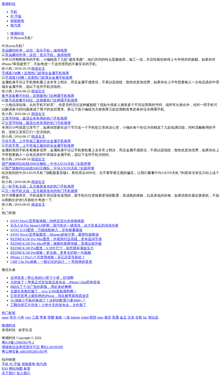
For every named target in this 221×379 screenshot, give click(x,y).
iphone (75, 317)
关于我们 (9, 373)
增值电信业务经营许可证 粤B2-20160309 (32, 347)
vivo (28, 317)
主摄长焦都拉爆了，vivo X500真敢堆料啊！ (43, 291)
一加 (66, 317)
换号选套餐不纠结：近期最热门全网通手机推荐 (38, 96)
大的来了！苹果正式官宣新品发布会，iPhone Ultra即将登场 (55, 282)
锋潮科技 (9, 4)
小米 (20, 317)
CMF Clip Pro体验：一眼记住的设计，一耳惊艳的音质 (51, 262)
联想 (93, 317)
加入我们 (23, 373)
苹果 (43, 317)
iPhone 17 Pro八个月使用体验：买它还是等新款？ (47, 257)
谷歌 (138, 317)
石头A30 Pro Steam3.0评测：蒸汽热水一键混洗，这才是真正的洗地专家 (64, 225)
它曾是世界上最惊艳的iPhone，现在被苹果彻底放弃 (49, 296)
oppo (5, 317)
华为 (12, 317)
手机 (13, 12)
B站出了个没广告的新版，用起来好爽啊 (40, 287)
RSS (5, 368)
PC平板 (16, 16)
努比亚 (153, 317)
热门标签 (9, 313)
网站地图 (16, 368)
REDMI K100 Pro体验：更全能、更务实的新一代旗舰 (50, 252)
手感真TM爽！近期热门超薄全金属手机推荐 (35, 73)
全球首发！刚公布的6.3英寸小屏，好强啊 (41, 278)
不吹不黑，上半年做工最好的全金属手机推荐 (36, 141)
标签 (27, 368)
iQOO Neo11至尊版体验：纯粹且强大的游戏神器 (47, 221)
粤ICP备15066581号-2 (18, 342)
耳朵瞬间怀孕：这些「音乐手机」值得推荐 (34, 50)
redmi (85, 317)
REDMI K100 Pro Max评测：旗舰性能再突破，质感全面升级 (56, 243)
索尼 (107, 317)
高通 (115, 317)
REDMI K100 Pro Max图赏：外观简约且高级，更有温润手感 (56, 239)
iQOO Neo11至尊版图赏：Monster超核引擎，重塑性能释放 (54, 234)
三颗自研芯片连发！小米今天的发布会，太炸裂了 (48, 305)
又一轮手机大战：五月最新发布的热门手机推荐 (38, 186)
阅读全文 (38, 68)
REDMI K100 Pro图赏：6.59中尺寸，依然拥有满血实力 (52, 248)
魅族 (58, 317)
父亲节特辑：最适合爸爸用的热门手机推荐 (34, 118)
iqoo (100, 317)
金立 (123, 317)
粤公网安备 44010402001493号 (24, 351)
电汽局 (15, 25)
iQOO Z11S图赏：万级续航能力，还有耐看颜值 (46, 230)
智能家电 (17, 21)
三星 (35, 317)
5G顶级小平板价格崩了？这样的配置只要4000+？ (48, 300)
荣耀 (50, 317)
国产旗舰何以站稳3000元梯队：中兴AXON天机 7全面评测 (46, 164)
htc (145, 317)
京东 (131, 317)
